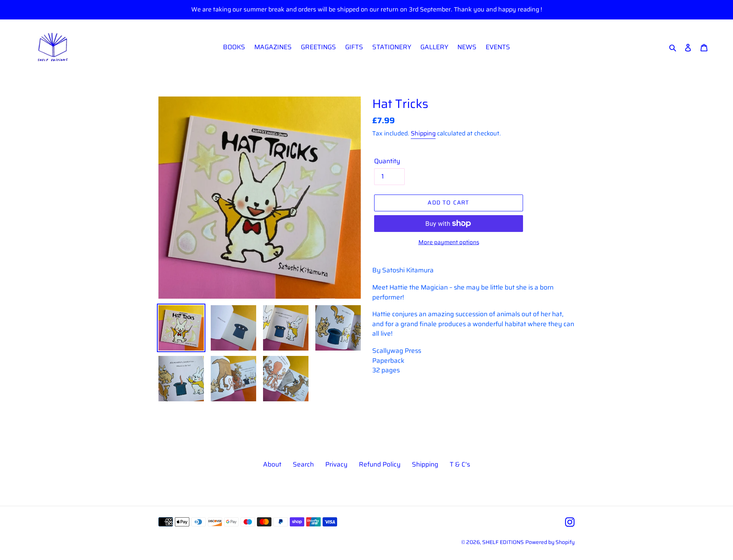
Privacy (336, 464)
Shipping (423, 133)
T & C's (460, 464)
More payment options (448, 242)
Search (303, 464)
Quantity (387, 161)
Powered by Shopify (550, 542)
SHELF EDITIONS (503, 542)
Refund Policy (379, 464)
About (272, 464)
